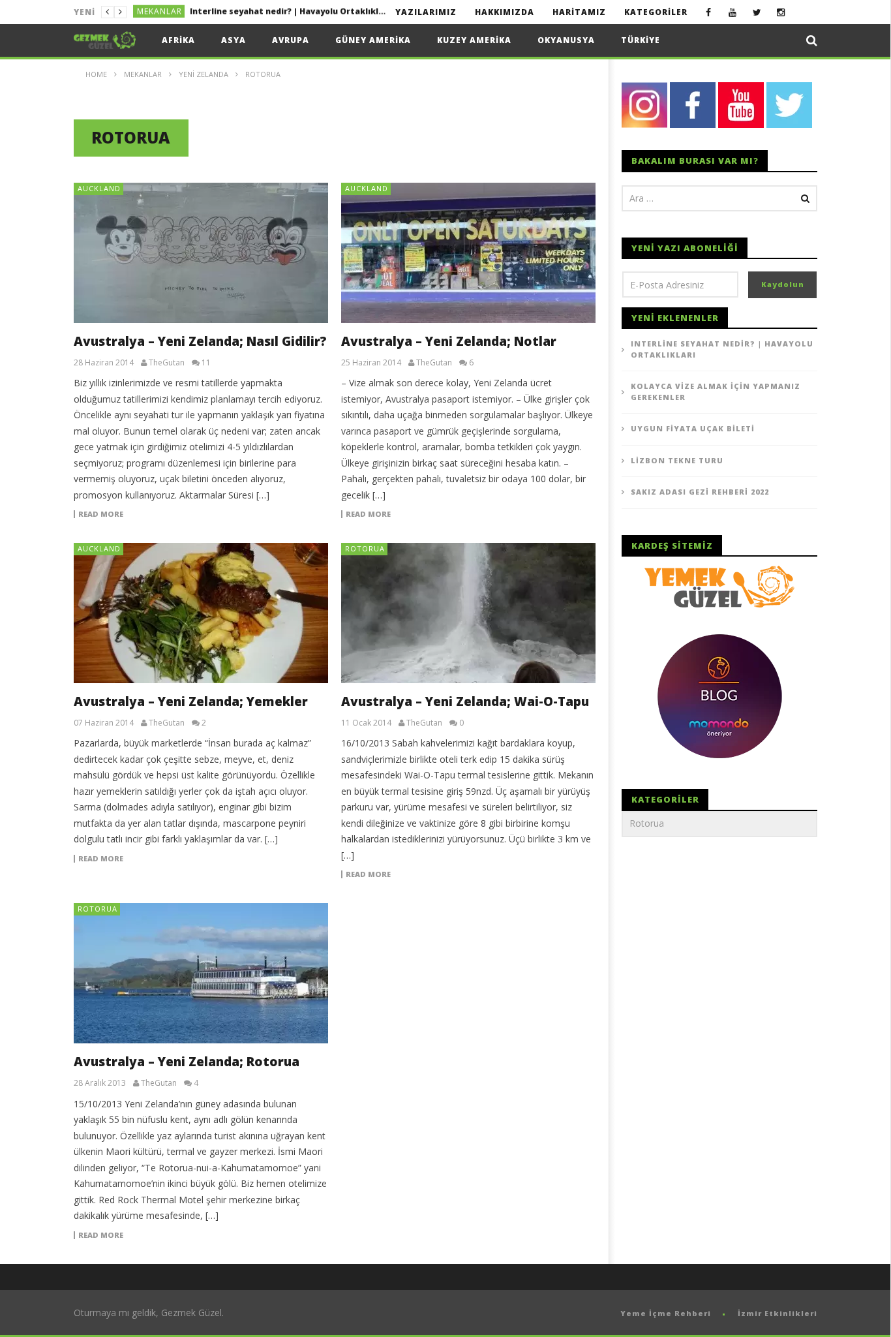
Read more (100, 514)
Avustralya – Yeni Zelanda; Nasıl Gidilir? (200, 341)
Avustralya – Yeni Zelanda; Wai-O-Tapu (465, 701)
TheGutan (167, 363)
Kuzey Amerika (474, 40)
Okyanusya (566, 40)
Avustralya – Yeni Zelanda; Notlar (448, 341)
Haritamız (579, 12)
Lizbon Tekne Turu (677, 460)
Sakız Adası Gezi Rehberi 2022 (700, 492)
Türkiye (640, 40)
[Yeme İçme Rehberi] (719, 585)
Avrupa (290, 40)
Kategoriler (655, 12)
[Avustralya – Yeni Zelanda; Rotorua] (201, 973)
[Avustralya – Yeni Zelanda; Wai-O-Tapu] (468, 613)
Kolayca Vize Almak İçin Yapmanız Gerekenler (285, 12)
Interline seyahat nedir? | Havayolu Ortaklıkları (722, 349)
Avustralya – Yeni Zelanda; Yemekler (191, 701)
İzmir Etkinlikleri (777, 1313)
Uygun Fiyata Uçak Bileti (693, 428)
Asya (233, 40)
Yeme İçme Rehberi (665, 1313)
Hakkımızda (504, 12)
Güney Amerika (373, 40)
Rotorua (365, 548)
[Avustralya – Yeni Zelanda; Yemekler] (201, 613)
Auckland (99, 188)
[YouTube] (733, 12)
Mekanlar (159, 12)
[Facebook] (709, 12)
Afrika (178, 40)
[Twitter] (757, 12)
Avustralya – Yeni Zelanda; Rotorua (186, 1061)
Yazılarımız (426, 12)
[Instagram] (781, 12)
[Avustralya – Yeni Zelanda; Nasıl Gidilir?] (201, 253)
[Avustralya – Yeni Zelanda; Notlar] (468, 253)
